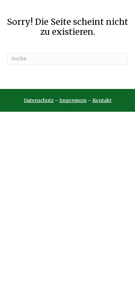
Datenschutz (39, 100)
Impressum (73, 100)
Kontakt (101, 100)
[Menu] (123, 15)
